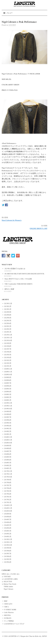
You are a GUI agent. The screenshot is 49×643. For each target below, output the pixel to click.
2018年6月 (7, 454)
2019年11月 (8, 406)
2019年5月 (7, 423)
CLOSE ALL (15, 574)
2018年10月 (8, 443)
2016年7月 (7, 519)
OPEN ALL (6, 574)
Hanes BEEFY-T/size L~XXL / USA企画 (18, 279)
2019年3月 (7, 428)
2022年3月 (7, 326)
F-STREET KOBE (10, 609)
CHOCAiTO (8, 604)
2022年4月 (7, 323)
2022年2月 (7, 329)
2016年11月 (8, 508)
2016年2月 (7, 534)
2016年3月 (7, 531)
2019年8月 (7, 414)
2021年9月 (7, 343)
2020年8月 (7, 380)
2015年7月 (7, 553)
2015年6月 (7, 556)
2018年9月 (7, 445)
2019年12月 (8, 403)
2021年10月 (8, 340)
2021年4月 (7, 357)
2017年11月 (8, 474)
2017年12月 (8, 471)
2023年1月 (7, 309)
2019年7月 (7, 417)
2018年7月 (7, 451)
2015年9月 (7, 548)
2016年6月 (7, 522)
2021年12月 (8, 335)
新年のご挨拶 (9, 289)
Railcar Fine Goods (10, 584)
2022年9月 (7, 312)
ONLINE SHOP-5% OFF (38, 228)
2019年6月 (7, 420)
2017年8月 (7, 482)
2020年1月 (7, 400)
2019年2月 (7, 431)
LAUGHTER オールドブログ (14, 624)
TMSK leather (8, 586)
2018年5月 (7, 457)
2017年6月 (7, 488)
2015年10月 (8, 545)
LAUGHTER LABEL (11, 579)
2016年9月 (7, 514)
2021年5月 (7, 354)
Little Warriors (9, 612)
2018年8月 (7, 448)
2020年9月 (7, 377)
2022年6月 (7, 318)
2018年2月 (7, 465)
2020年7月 (7, 383)
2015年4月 (7, 562)
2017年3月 (7, 497)
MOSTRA (7, 615)
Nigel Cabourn (8, 589)
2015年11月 (8, 542)
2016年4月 (7, 528)
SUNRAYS (7, 618)
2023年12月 (8, 303)
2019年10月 (8, 408)
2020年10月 (8, 374)
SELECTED (8, 581)
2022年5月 (7, 320)
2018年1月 (7, 468)
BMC (6, 601)
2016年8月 (7, 516)
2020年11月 (8, 372)
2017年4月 (7, 494)
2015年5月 (7, 559)
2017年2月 (7, 499)
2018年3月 (7, 462)
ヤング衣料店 (9, 621)
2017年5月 (7, 491)
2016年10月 (8, 511)
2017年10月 (8, 477)
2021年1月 (7, 366)
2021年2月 (7, 363)
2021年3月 (7, 360)
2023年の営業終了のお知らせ (15, 268)
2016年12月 (8, 505)
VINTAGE (7, 576)
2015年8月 (7, 551)
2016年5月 (7, 525)
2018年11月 (8, 440)
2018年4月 (7, 460)
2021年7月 (7, 349)
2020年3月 (7, 394)
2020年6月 (7, 386)
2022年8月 (7, 315)
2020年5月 (7, 389)
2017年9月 (7, 480)
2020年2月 (7, 397)
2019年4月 (7, 426)
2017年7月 (7, 485)
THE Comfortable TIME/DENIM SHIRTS (18, 284)
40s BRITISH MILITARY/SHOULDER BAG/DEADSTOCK (24, 274)
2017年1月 (7, 502)
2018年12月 (8, 437)
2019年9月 (7, 411)
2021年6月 (7, 352)
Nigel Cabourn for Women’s (12, 220)
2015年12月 (8, 539)
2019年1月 (7, 434)
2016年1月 (7, 536)
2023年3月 (7, 306)
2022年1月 (7, 332)
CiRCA (6, 607)
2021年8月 (7, 346)
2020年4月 (7, 391)
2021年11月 (8, 337)
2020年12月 (8, 369)
